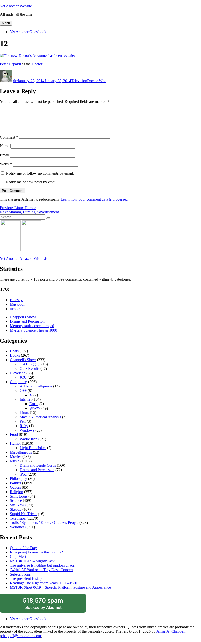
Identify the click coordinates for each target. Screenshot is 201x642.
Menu (6, 23)
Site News (18, 505)
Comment (9, 137)
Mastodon (17, 304)
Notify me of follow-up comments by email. (40, 173)
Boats (14, 351)
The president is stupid (27, 578)
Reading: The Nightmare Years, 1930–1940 (43, 583)
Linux (24, 412)
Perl (23, 421)
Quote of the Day (23, 548)
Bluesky (16, 300)
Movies (15, 456)
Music (14, 461)
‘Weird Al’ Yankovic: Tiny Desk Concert (41, 570)
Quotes (15, 487)
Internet (25, 399)
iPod (23, 474)
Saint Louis (18, 496)
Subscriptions (20, 574)
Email (4, 155)
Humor (15, 443)
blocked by (49, 605)
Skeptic (15, 509)
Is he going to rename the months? (36, 552)
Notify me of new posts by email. (31, 182)
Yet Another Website (16, 6)
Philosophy (18, 478)
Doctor (37, 64)
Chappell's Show (23, 317)
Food (14, 434)
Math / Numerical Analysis (40, 417)
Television (79, 81)
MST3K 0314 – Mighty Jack (32, 561)
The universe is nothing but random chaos (42, 565)
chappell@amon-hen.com (21, 636)
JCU (23, 377)
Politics (15, 483)
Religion (16, 492)
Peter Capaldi (10, 64)
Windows (27, 430)
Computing (18, 382)
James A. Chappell (170, 631)
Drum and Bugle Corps (38, 465)
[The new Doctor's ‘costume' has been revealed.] (38, 56)
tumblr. (15, 309)
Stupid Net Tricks (23, 514)
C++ (23, 390)
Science (16, 500)
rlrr (15, 81)
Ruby (24, 426)
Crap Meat (18, 556)
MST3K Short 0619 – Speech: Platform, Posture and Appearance (60, 587)
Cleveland (17, 373)
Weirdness (18, 527)
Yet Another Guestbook (28, 32)
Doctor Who (96, 81)
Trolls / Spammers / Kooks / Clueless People (44, 522)
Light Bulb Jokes (33, 448)
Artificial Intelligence (36, 386)
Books (15, 355)
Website (6, 164)
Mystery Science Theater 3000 (33, 330)
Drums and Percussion (27, 321)
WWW (34, 408)
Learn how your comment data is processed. (95, 199)
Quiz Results (29, 368)
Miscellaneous (21, 452)
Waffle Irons (29, 439)
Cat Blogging (30, 364)
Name (4, 146)
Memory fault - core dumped (32, 326)
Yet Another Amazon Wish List (24, 258)
